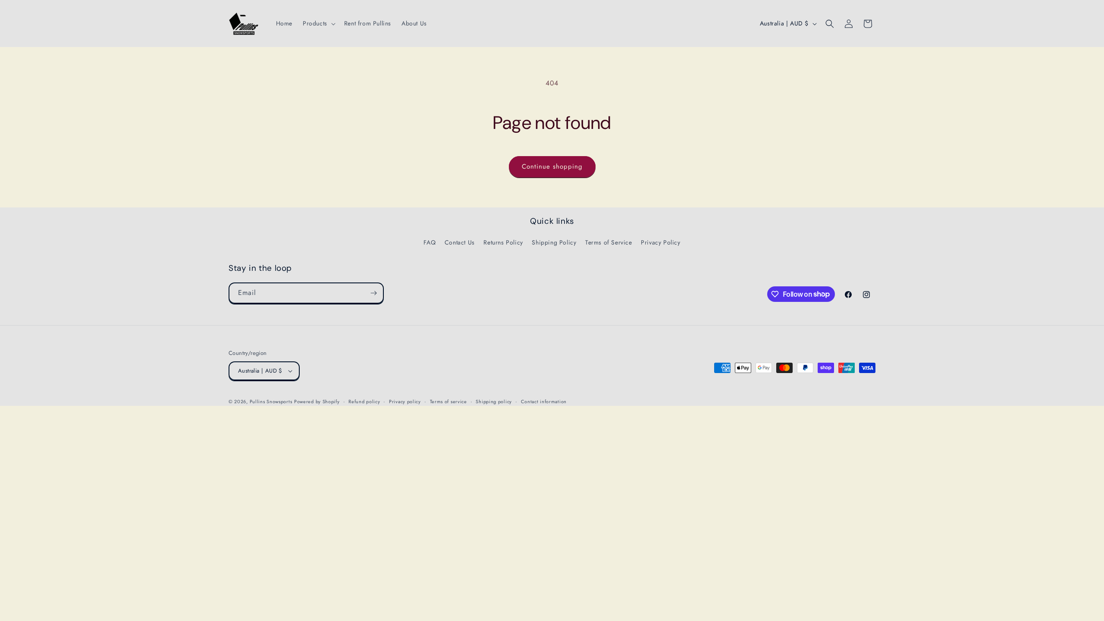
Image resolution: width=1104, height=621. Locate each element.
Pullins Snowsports (271, 401)
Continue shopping (552, 166)
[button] (318, 23)
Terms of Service (608, 242)
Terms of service (448, 401)
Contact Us (460, 242)
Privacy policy (405, 401)
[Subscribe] (373, 293)
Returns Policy (503, 242)
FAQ (429, 242)
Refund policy (364, 401)
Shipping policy (494, 401)
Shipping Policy (554, 242)
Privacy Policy (660, 242)
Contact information (544, 401)
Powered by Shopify (317, 401)
